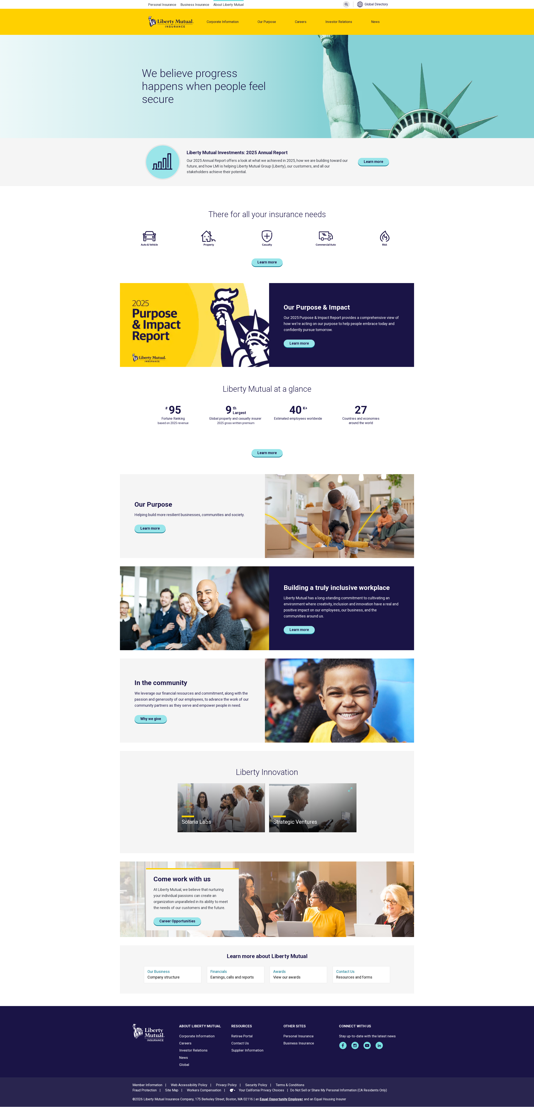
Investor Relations (338, 22)
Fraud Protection (144, 1090)
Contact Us (345, 971)
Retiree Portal (242, 1036)
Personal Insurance (162, 5)
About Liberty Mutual (228, 5)
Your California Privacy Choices (261, 1090)
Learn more (373, 162)
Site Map (171, 1090)
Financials (218, 971)
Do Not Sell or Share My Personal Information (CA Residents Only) (338, 1090)
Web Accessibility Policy (189, 1085)
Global (184, 1065)
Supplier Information (247, 1050)
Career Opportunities (177, 921)
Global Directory (376, 4)
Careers (300, 22)
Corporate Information (223, 22)
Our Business (158, 971)
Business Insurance (194, 5)
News (375, 22)
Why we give (150, 719)
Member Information (147, 1085)
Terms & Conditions (290, 1085)
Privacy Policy (226, 1085)
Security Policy (256, 1085)
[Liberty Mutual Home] (171, 22)
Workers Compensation (204, 1090)
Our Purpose (267, 22)
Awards (279, 971)
